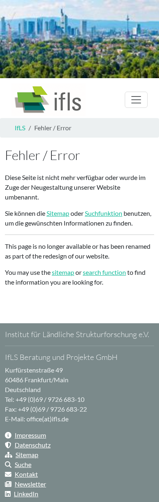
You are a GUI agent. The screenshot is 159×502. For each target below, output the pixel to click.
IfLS (20, 128)
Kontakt (26, 474)
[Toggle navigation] (136, 100)
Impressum (30, 435)
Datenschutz (33, 445)
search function (104, 272)
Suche (23, 464)
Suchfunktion (103, 213)
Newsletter (30, 484)
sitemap (63, 272)
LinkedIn (26, 494)
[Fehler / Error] (48, 99)
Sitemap (57, 213)
